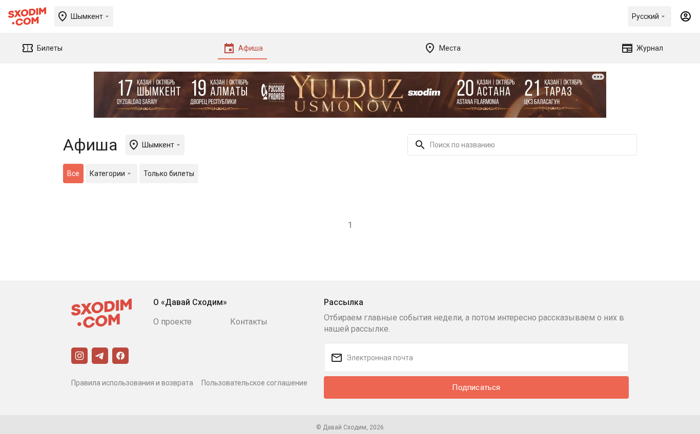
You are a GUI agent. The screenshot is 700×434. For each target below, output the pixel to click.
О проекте (172, 322)
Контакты (248, 322)
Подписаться (476, 387)
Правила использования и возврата (132, 383)
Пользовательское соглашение (254, 383)
